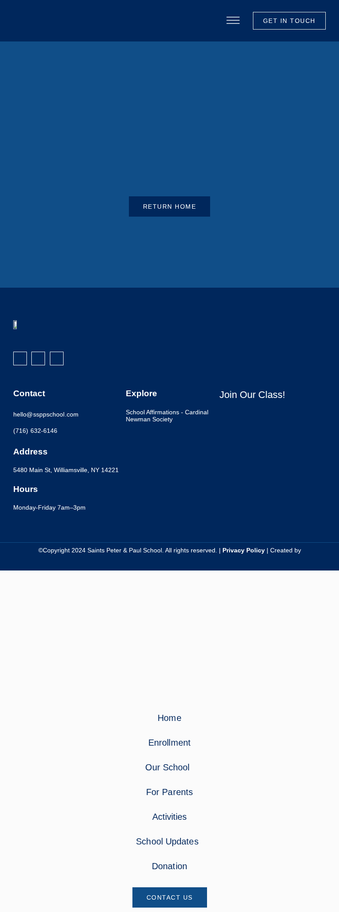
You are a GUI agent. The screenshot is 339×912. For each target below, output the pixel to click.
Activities (169, 817)
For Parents (169, 792)
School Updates (167, 841)
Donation (169, 866)
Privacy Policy (243, 550)
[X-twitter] (57, 358)
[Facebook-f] (20, 358)
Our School (167, 767)
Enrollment (169, 742)
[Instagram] (38, 358)
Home (169, 718)
